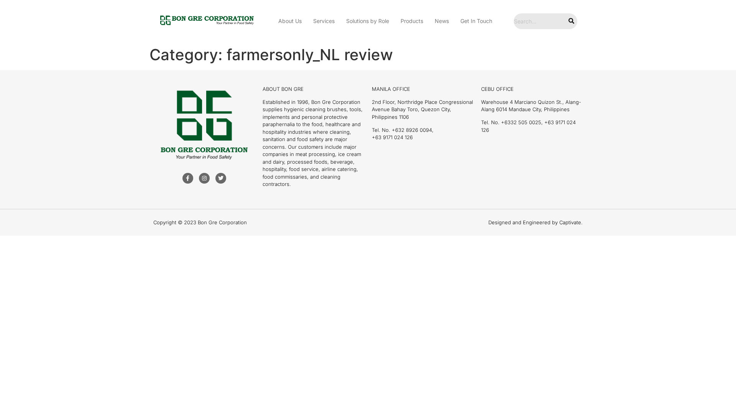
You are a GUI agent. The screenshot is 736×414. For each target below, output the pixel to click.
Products (412, 21)
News (442, 21)
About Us (290, 21)
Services (324, 21)
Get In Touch (476, 21)
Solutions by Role (367, 21)
